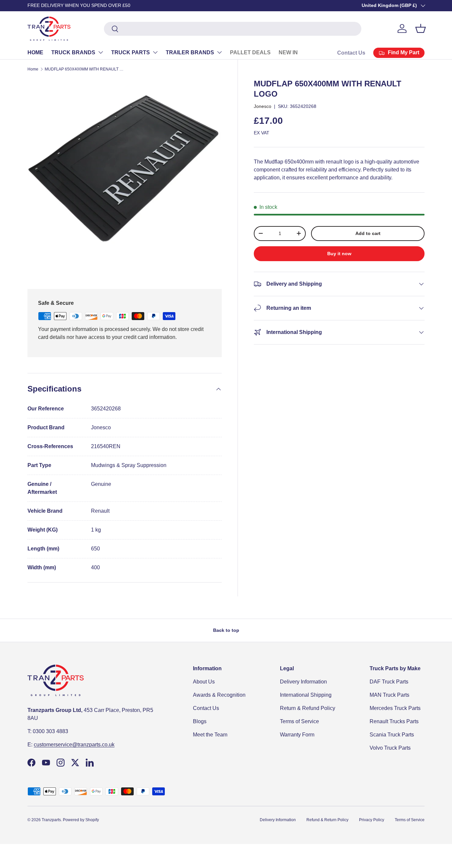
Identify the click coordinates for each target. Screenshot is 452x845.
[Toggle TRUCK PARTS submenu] (155, 52)
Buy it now (339, 253)
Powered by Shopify (81, 820)
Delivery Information (303, 681)
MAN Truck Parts (389, 695)
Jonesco (262, 106)
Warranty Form (297, 734)
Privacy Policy (371, 820)
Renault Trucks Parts (394, 721)
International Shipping (306, 695)
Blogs (199, 721)
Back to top (226, 630)
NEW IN (288, 52)
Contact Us (351, 53)
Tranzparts (51, 820)
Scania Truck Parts (392, 734)
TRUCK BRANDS (73, 52)
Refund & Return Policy (327, 820)
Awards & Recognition (219, 695)
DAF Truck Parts (389, 681)
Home (32, 69)
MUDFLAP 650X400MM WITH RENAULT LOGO (84, 69)
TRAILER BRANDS (190, 52)
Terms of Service (299, 721)
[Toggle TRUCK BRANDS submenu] (101, 52)
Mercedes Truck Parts (395, 708)
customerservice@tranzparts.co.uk (74, 744)
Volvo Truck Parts (390, 748)
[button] (420, 28)
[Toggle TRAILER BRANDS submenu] (219, 52)
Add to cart (368, 233)
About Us (204, 681)
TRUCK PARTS (130, 52)
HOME (35, 52)
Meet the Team (210, 734)
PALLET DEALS (250, 52)
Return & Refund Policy (307, 708)
